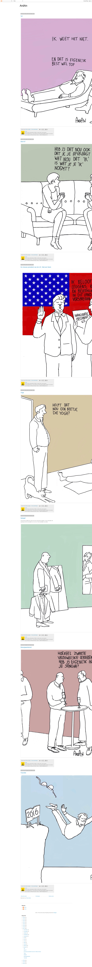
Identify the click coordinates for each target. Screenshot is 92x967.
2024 (24, 917)
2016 (24, 960)
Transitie (23, 773)
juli (24, 937)
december (26, 929)
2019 (24, 925)
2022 (24, 920)
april (25, 942)
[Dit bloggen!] (43, 129)
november (26, 931)
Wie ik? (23, 141)
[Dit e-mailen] (41, 129)
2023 (24, 919)
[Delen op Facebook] (45, 129)
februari (25, 945)
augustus (25, 936)
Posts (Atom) (28, 898)
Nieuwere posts (24, 896)
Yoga (22, 392)
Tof (21, 16)
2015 (24, 961)
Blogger (55, 912)
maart (25, 944)
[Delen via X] (44, 129)
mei (24, 940)
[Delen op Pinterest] (47, 129)
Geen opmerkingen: (34, 129)
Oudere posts (51, 896)
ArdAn (23, 5)
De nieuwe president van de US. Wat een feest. (36, 267)
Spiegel (23, 518)
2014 (24, 963)
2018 (24, 926)
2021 (24, 922)
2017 (24, 928)
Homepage (38, 896)
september (26, 934)
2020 (24, 923)
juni (24, 939)
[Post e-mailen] (39, 129)
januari (25, 947)
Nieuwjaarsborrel (26, 647)
